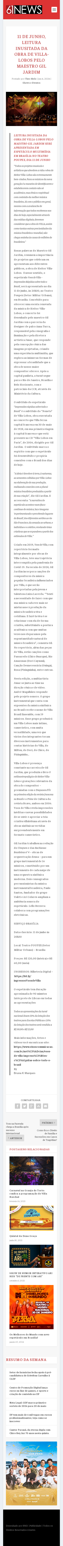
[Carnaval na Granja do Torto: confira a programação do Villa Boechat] (31, 1170)
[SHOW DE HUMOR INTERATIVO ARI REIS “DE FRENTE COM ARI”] (31, 1256)
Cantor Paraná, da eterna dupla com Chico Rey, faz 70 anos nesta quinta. (29, 1431)
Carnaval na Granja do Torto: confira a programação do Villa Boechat (28, 1193)
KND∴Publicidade (32, 1525)
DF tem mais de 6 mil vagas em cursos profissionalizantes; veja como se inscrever (30, 1418)
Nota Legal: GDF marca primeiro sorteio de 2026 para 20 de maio (27, 1404)
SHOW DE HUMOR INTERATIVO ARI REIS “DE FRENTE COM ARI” (30, 1274)
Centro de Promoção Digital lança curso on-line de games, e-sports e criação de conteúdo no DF (28, 1390)
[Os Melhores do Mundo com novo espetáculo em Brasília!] (31, 1307)
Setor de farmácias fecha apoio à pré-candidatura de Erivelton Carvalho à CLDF (30, 1375)
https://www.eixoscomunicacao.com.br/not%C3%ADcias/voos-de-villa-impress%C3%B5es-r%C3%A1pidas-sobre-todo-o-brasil (33, 1055)
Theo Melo (30, 78)
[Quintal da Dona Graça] (31, 1218)
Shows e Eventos (31, 82)
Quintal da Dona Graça (23, 1235)
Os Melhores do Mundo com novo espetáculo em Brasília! (29, 1336)
